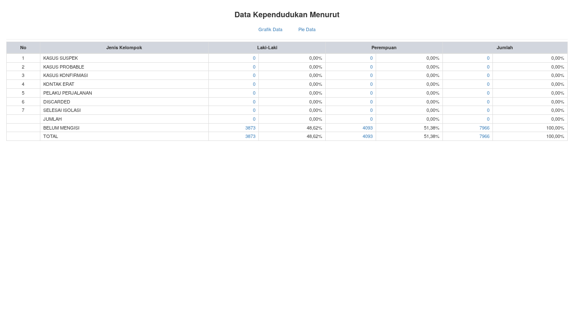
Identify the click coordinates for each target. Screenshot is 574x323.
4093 (368, 127)
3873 (250, 127)
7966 (484, 127)
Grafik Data (270, 29)
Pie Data (307, 29)
